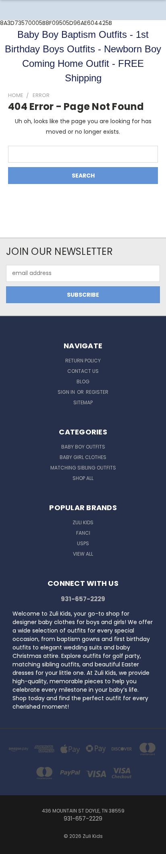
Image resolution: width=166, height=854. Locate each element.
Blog (83, 381)
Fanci (83, 532)
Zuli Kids (83, 522)
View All (83, 553)
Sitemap (83, 402)
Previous (12, 846)
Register (97, 392)
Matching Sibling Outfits (83, 467)
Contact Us (83, 371)
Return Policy (83, 360)
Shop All (83, 478)
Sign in (67, 392)
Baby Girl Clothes (83, 457)
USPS (83, 543)
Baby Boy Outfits (83, 446)
